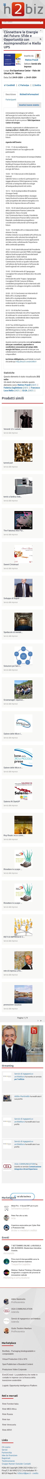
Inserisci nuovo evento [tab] (29, 105)
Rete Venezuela (9, 1425)
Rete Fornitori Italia (10, 1404)
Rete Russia (7, 1414)
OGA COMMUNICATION (24, 1164)
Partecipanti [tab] (11, 99)
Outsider (19, 1464)
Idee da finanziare (9, 1455)
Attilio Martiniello (22, 1096)
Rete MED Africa (9, 1409)
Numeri (12, 1464)
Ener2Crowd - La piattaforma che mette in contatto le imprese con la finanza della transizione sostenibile (20, 1377)
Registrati (6, 1458)
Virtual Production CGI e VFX (14, 1359)
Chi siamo (6, 1447)
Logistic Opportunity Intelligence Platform (19, 1386)
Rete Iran (6, 1419)
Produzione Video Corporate (14, 1369)
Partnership (7, 1452)
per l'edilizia (19, 1079)
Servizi (4, 1450)
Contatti (27, 1464)
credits (35, 1473)
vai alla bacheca (24, 1196)
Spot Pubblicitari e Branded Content (17, 1364)
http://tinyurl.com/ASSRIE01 (26, 362)
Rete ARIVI (7, 1430)
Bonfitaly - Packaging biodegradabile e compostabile (18, 1352)
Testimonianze (8, 1461)
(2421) (27, 385)
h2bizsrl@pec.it (24, 1473)
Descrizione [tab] (11, 94)
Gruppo (5, 1464)
